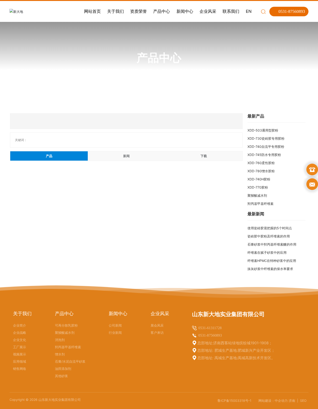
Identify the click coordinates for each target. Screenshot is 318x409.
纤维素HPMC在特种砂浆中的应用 (271, 261)
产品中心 (159, 57)
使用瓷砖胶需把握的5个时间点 (269, 228)
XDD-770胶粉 (257, 187)
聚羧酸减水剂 (257, 195)
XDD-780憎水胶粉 (261, 171)
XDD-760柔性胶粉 (261, 163)
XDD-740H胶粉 (258, 179)
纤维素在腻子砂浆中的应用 (267, 252)
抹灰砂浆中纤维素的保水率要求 (270, 269)
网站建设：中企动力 (273, 400)
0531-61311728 (210, 328)
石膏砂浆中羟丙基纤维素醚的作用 (271, 244)
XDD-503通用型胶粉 (262, 130)
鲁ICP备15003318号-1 (234, 400)
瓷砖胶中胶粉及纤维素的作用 (268, 236)
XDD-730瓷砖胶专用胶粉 (265, 138)
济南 (292, 400)
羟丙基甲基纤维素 (260, 204)
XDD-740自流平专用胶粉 (265, 147)
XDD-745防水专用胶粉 (264, 155)
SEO (303, 400)
